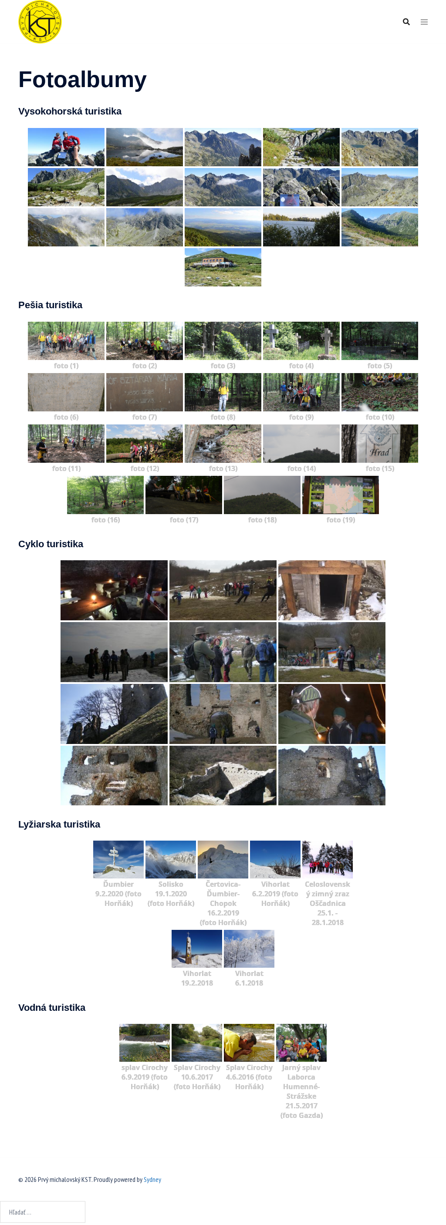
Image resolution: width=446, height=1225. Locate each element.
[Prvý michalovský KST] (40, 21)
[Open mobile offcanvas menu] (424, 22)
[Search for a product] (406, 21)
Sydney (152, 1179)
